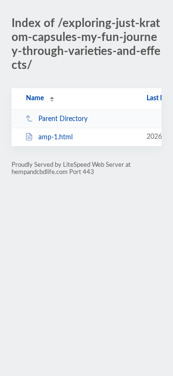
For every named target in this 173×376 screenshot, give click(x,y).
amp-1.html (55, 137)
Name (35, 98)
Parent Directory (62, 119)
